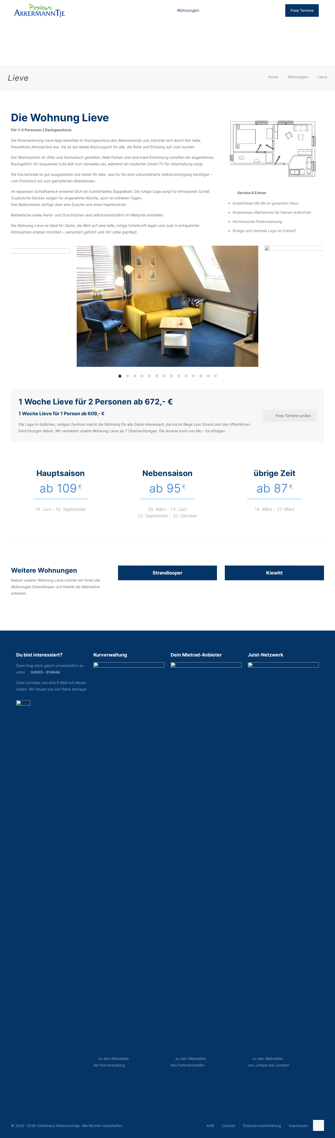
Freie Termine (302, 10)
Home (273, 77)
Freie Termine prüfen (293, 415)
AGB (210, 1125)
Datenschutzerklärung (262, 1125)
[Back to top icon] (318, 1125)
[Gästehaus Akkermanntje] (40, 10)
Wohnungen (298, 77)
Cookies (228, 1125)
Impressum (298, 1125)
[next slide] (313, 304)
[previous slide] (21, 304)
